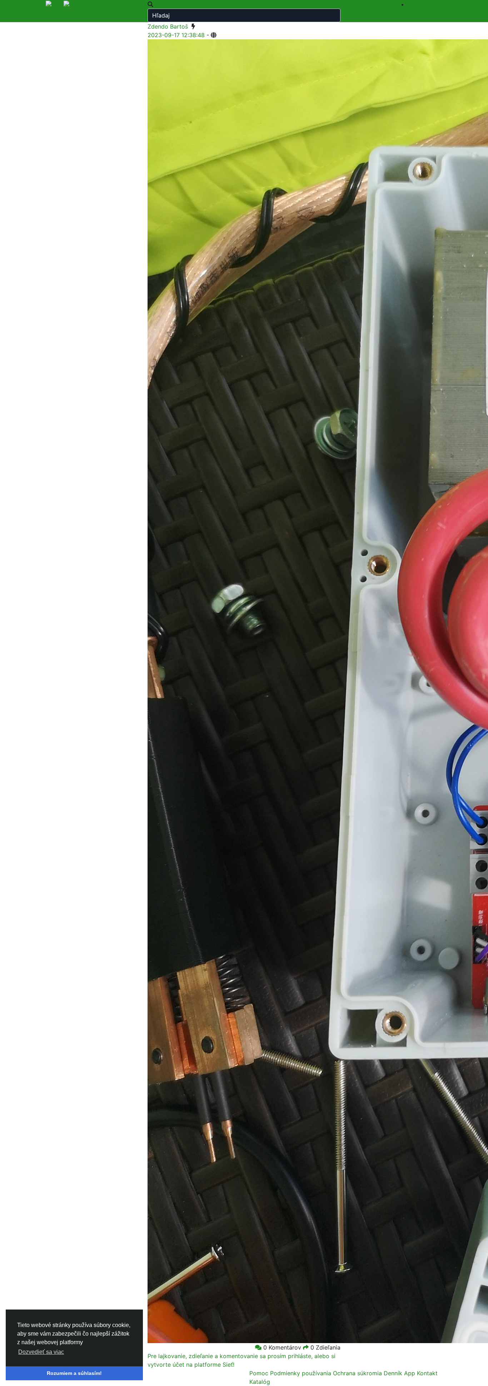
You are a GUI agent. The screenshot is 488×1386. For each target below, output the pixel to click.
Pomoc (259, 1373)
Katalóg (259, 1381)
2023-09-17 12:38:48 (176, 35)
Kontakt (427, 1373)
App (410, 1373)
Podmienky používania (301, 1373)
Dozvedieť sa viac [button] (41, 1352)
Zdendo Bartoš (168, 26)
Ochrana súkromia (358, 1373)
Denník (394, 1373)
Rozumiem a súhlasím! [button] (74, 1373)
